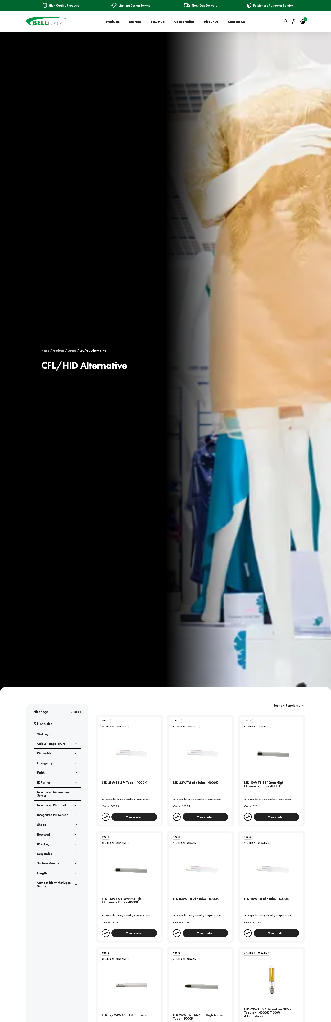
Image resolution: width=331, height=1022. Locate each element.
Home (45, 350)
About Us (211, 21)
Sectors (135, 21)
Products (113, 21)
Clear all (76, 711)
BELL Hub (157, 21)
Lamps (72, 350)
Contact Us (236, 21)
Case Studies (184, 21)
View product (134, 817)
